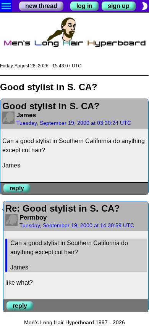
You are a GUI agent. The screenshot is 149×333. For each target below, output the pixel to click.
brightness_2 (144, 6)
